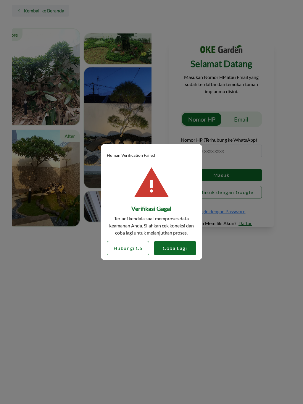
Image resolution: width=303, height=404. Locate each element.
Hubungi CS (128, 248)
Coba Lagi (175, 248)
